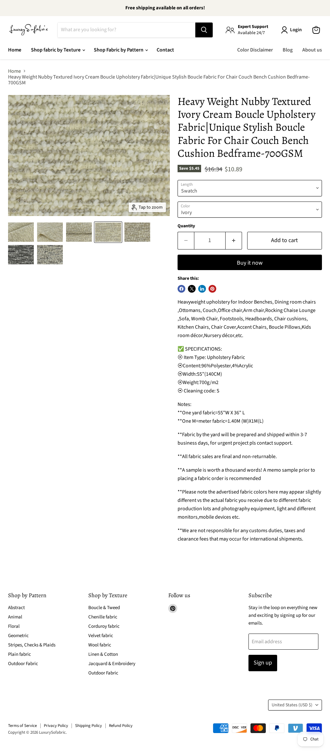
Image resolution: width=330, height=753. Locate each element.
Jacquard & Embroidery (111, 663)
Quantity (186, 226)
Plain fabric (19, 654)
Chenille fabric (102, 617)
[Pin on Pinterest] (212, 289)
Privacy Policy (56, 726)
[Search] (204, 30)
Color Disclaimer (255, 49)
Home (14, 49)
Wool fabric (99, 645)
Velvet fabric (100, 635)
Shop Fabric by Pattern (119, 49)
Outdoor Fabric (23, 663)
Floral (14, 626)
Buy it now (250, 263)
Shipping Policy (88, 726)
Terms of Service (22, 726)
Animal (15, 617)
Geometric (18, 635)
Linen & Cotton (103, 654)
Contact (165, 49)
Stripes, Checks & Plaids (31, 645)
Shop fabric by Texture (56, 49)
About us (312, 49)
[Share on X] (192, 289)
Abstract (16, 607)
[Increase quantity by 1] (234, 240)
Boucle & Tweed (104, 607)
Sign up (263, 663)
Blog (288, 49)
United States (292, 705)
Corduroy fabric (104, 626)
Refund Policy (120, 726)
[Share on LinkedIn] (202, 289)
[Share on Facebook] (181, 289)
